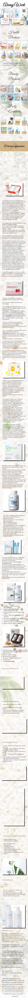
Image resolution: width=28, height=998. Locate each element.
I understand (15, 996)
